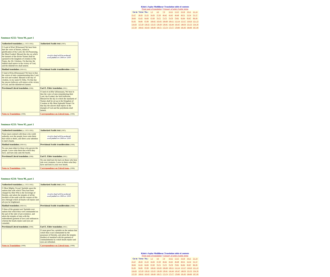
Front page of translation (152, 9)
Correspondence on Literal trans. (54, 114)
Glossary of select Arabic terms (175, 9)
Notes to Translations (11, 114)
